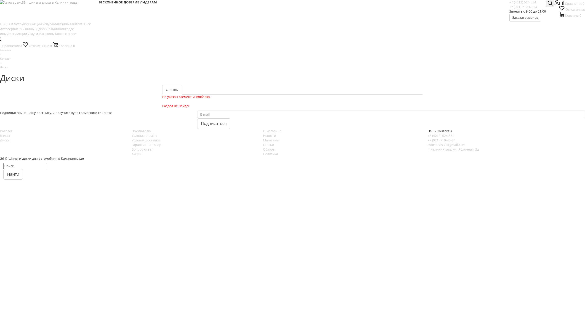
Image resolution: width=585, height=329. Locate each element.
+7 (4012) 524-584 (522, 2)
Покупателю (141, 131)
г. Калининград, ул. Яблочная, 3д (453, 149)
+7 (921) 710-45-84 (523, 7)
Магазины (271, 140)
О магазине (272, 131)
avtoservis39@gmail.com (446, 145)
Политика (270, 154)
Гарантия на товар (146, 145)
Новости (269, 135)
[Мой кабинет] (556, 3)
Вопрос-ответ (142, 149)
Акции (136, 154)
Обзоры (269, 149)
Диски (5, 140)
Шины (5, 135)
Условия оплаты (144, 135)
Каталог (6, 131)
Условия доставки (146, 140)
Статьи (268, 145)
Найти (13, 174)
